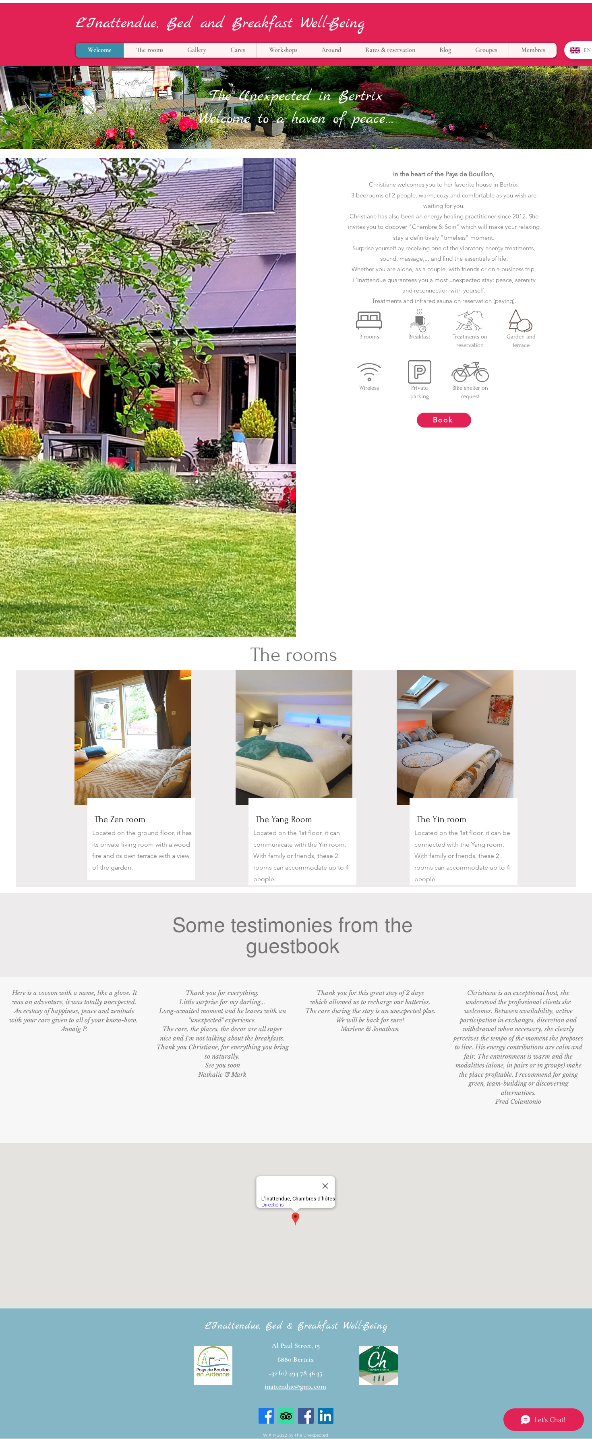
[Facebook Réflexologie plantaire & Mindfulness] (306, 1416)
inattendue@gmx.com (295, 1386)
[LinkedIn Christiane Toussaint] (325, 1416)
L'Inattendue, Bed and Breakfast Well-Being (220, 23)
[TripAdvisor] (286, 1416)
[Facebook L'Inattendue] (266, 1416)
